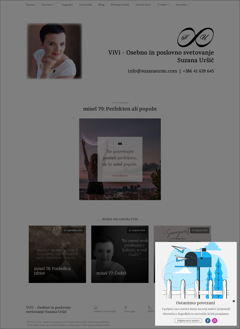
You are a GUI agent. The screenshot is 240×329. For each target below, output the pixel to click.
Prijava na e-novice (188, 320)
